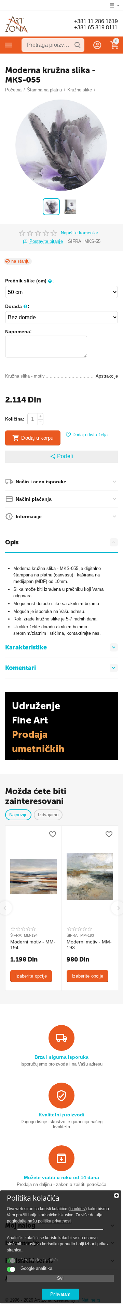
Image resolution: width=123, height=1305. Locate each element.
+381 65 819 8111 (96, 27)
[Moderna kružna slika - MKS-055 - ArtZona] (61, 145)
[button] (61, 457)
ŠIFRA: (75, 241)
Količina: (14, 419)
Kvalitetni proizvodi (61, 1114)
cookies (77, 1208)
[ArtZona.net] (16, 24)
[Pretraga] (77, 45)
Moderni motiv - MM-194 (32, 944)
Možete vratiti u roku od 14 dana (61, 1177)
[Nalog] (97, 45)
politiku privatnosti (54, 1221)
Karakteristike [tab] (26, 647)
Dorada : (17, 306)
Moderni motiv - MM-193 (89, 944)
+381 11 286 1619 (96, 21)
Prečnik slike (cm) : (29, 280)
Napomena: (18, 331)
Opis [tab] (11, 542)
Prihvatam (60, 1294)
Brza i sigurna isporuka (61, 1057)
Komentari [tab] (20, 668)
